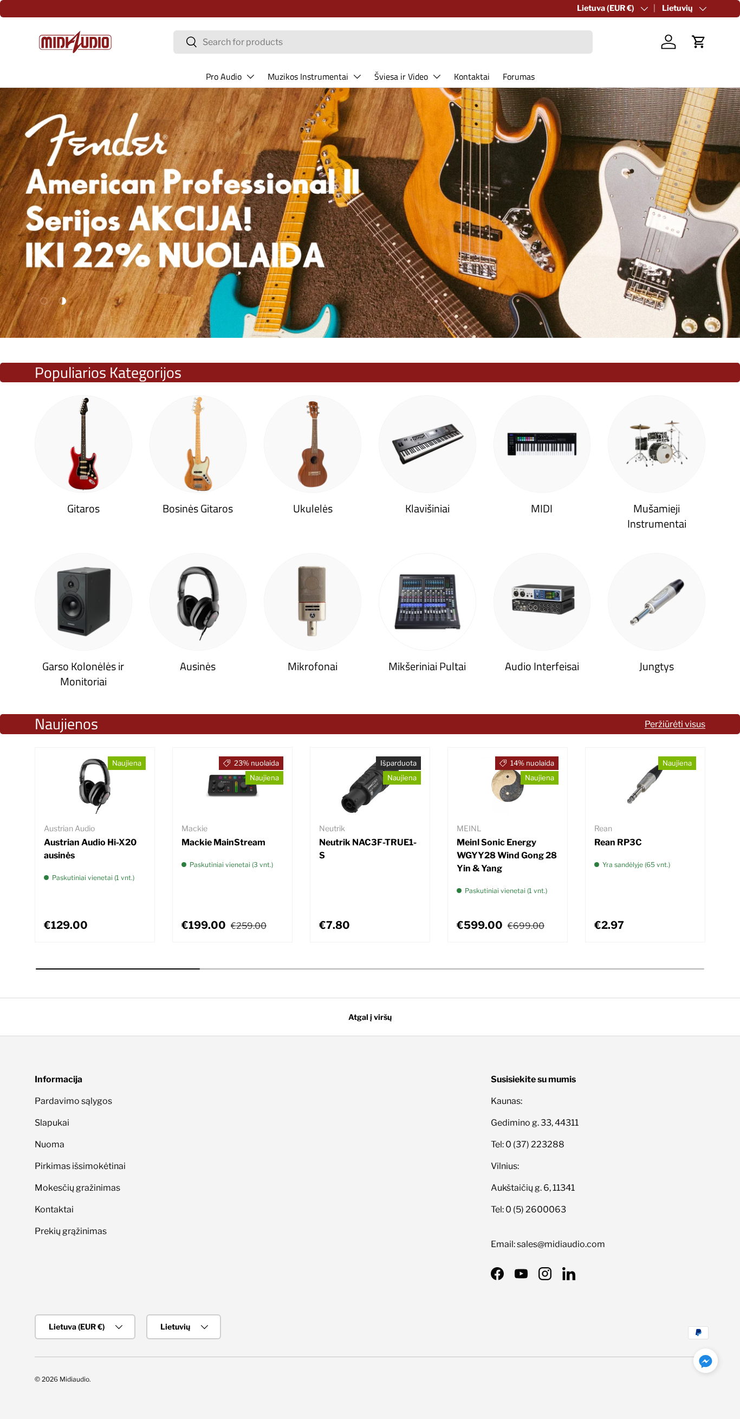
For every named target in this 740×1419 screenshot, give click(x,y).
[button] (699, 42)
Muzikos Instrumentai (308, 76)
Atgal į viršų (370, 1017)
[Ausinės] (198, 602)
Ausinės (198, 666)
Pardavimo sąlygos (73, 1101)
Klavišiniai (427, 508)
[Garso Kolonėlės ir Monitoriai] (83, 602)
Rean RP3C (618, 842)
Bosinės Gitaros (198, 508)
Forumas (519, 76)
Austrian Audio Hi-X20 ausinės (90, 849)
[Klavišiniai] (427, 444)
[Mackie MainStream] (232, 785)
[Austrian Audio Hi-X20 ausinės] (95, 785)
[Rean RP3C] (645, 785)
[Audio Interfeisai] (542, 602)
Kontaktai (472, 76)
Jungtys (656, 666)
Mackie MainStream (223, 842)
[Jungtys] (656, 602)
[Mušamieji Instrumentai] (656, 444)
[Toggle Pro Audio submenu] (250, 76)
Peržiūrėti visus (675, 724)
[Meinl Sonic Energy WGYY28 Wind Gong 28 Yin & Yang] (508, 785)
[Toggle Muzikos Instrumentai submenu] (356, 76)
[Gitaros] (83, 444)
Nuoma (49, 1144)
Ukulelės (313, 508)
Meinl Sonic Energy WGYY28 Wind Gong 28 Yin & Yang (507, 855)
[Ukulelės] (312, 444)
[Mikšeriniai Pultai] (427, 602)
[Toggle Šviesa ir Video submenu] (436, 76)
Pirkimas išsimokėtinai (80, 1166)
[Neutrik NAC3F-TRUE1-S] (370, 785)
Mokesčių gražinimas (77, 1188)
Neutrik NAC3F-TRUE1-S (368, 849)
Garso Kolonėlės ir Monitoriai (83, 674)
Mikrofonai (312, 666)
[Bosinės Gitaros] (198, 444)
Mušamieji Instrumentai (656, 516)
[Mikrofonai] (312, 602)
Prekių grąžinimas (71, 1231)
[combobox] (383, 42)
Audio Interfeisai (542, 666)
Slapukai (52, 1123)
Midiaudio (74, 1379)
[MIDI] (542, 444)
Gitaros (83, 508)
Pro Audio (224, 76)
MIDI (542, 508)
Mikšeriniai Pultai (427, 666)
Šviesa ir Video (401, 76)
